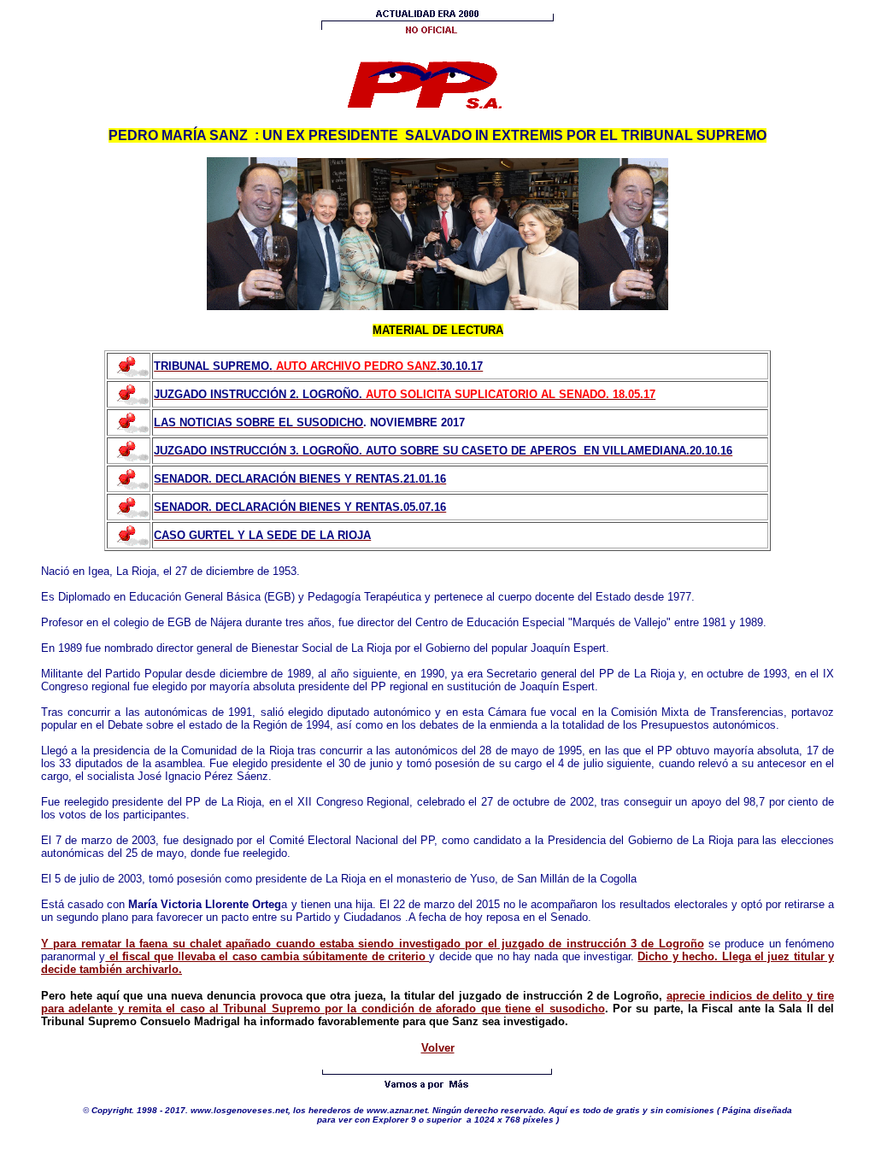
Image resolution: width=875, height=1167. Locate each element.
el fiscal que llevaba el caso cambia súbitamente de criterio (267, 956)
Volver (438, 1047)
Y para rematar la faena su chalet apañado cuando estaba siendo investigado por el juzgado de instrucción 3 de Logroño (372, 943)
